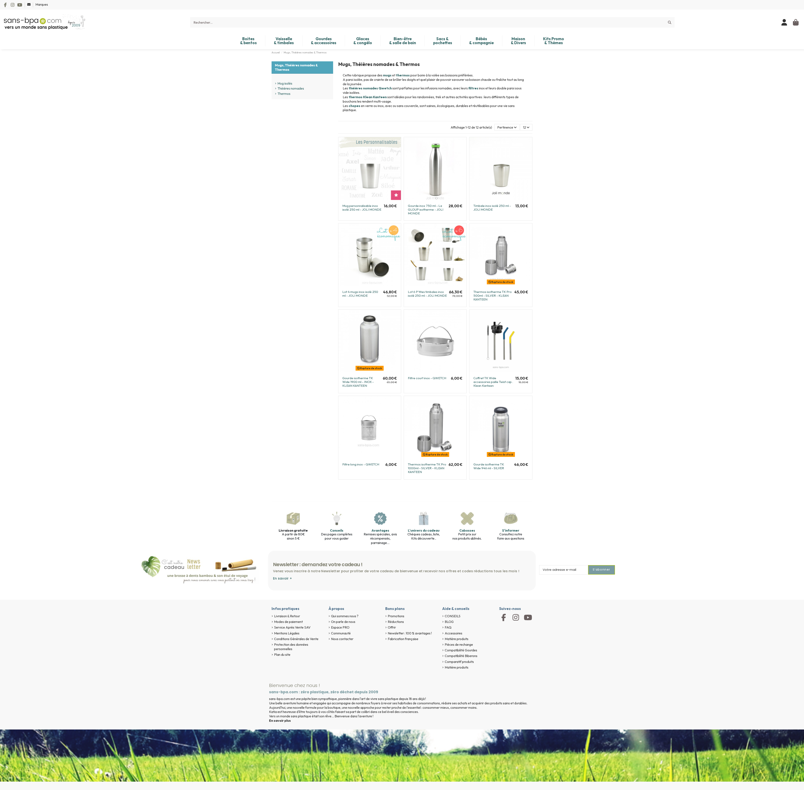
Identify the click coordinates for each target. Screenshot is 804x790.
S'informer (510, 530)
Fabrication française (403, 639)
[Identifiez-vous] (784, 22)
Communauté (341, 633)
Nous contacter (342, 639)
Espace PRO (340, 627)
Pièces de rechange (459, 644)
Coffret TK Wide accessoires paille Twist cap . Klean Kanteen (493, 382)
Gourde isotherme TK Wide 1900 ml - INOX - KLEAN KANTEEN (358, 382)
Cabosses (467, 530)
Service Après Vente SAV (292, 627)
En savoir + (282, 578)
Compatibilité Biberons (461, 656)
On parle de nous (343, 622)
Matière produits (456, 639)
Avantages (380, 530)
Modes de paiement (288, 622)
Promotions (396, 616)
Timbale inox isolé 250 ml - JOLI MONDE (492, 207)
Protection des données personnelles (291, 646)
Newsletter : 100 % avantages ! (410, 633)
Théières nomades (290, 88)
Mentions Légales (286, 633)
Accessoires (453, 633)
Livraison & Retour (287, 616)
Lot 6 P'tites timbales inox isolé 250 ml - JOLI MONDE (427, 294)
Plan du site (282, 654)
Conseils (336, 530)
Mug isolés (284, 83)
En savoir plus (280, 720)
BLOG (449, 622)
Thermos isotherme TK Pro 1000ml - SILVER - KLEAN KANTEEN (427, 468)
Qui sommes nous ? (344, 616)
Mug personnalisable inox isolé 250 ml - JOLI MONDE (361, 207)
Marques (41, 4)
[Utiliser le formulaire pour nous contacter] (29, 4)
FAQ (448, 627)
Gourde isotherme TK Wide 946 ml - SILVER (488, 466)
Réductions (396, 622)
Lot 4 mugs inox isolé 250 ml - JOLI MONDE (360, 294)
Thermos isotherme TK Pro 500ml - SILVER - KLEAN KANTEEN (492, 295)
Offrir (392, 627)
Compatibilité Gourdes (461, 650)
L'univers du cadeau (423, 530)
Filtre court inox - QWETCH (427, 378)
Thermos (283, 94)
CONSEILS (452, 616)
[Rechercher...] (670, 22)
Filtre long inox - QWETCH (360, 464)
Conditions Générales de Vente (296, 639)
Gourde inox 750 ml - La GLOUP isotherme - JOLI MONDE (425, 209)
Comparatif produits (459, 662)
